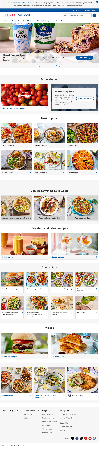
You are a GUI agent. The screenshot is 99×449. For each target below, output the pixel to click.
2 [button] (46, 65)
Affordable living (43, 21)
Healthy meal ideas (48, 418)
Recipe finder (28, 414)
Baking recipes (47, 432)
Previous (38, 65)
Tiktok (72, 438)
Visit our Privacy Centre (67, 418)
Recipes (5, 21)
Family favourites (47, 414)
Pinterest (90, 438)
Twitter (81, 438)
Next (60, 65)
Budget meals (46, 425)
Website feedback (66, 426)
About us (27, 418)
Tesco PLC (63, 430)
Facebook (77, 438)
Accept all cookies (85, 98)
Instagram (94, 438)
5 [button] (56, 65)
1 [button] (42, 65)
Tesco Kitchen (28, 21)
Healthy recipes (58, 21)
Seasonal (15, 21)
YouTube (85, 438)
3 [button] (49, 65)
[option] (49, 43)
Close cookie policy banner (97, 2)
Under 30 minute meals (49, 421)
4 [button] (53, 65)
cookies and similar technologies (20, 3)
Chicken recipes (47, 429)
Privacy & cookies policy (68, 414)
